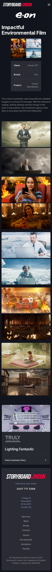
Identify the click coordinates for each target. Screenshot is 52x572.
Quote (26, 535)
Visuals (26, 548)
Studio (26, 525)
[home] (17, 5)
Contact (26, 530)
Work (26, 521)
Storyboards (26, 539)
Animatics (26, 544)
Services (26, 516)
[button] (48, 5)
